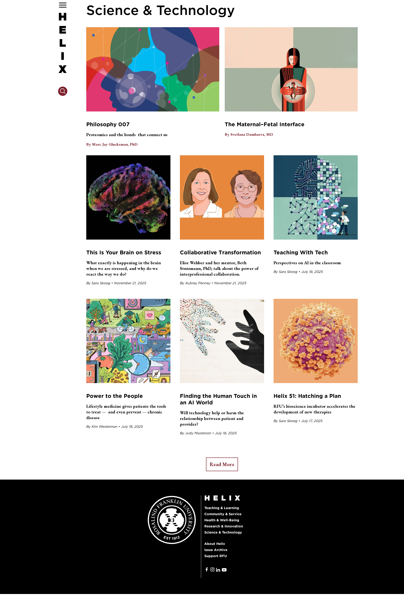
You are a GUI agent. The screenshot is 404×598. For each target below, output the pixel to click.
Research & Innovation (223, 526)
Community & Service (223, 514)
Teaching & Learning (221, 508)
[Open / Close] (62, 5)
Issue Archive (215, 550)
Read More (222, 464)
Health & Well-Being (221, 520)
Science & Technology (223, 532)
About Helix (214, 544)
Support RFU (215, 556)
